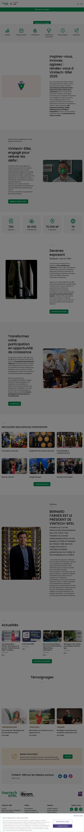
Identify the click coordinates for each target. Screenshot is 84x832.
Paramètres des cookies (62, 822)
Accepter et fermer (62, 826)
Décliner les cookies (78, 815)
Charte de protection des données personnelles (19, 830)
